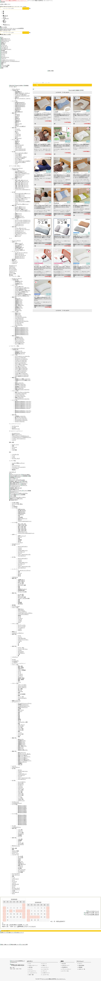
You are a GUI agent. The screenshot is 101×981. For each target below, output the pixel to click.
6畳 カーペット (21, 182)
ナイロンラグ (18, 135)
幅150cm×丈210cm (22, 823)
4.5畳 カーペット (22, 181)
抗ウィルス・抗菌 (22, 585)
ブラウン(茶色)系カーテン (20, 289)
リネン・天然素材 (22, 670)
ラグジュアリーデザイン (23, 614)
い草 (19, 642)
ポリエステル (21, 651)
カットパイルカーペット (22, 221)
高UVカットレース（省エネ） (24, 753)
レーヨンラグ (18, 134)
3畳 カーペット (21, 180)
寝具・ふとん (44, 82)
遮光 (19, 723)
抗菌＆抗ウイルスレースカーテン (22, 389)
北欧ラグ (17, 97)
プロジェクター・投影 (23, 722)
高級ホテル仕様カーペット (21, 172)
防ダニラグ (17, 119)
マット (13, 505)
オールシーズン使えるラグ (21, 94)
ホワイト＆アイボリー (23, 546)
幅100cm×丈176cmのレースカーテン (23, 404)
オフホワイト (21, 784)
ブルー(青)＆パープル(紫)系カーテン (23, 294)
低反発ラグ (17, 118)
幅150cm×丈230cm (22, 812)
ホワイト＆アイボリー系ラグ (21, 153)
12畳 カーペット (22, 186)
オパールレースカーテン (20, 396)
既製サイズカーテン (16, 700)
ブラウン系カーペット (20, 196)
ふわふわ (20, 619)
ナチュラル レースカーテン (21, 361)
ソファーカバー (15, 468)
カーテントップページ (17, 278)
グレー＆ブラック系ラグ (20, 162)
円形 (19, 515)
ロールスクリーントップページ (24, 703)
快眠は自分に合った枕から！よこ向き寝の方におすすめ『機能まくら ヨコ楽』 (62, 237)
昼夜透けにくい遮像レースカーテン (22, 378)
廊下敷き (14, 259)
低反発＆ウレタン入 (22, 589)
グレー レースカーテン (20, 365)
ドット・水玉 (21, 696)
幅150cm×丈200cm (22, 811)
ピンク (19, 735)
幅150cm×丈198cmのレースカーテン (23, 406)
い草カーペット (18, 234)
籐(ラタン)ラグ (18, 138)
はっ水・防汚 (21, 583)
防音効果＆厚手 (21, 590)
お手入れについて (65, 965)
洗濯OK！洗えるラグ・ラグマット (22, 93)
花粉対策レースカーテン (20, 384)
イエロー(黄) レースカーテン (21, 373)
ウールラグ (17, 129)
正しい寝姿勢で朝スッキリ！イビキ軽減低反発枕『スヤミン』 (42, 175)
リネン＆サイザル (22, 638)
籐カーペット (18, 236)
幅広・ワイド (21, 710)
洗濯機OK (20, 763)
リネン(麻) (20, 829)
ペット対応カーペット (20, 170)
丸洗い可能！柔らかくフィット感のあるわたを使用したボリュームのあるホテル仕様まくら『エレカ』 (62, 176)
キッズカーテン (18, 323)
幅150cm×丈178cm (22, 809)
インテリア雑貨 (15, 850)
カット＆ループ (21, 627)
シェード (14, 440)
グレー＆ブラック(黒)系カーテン (22, 295)
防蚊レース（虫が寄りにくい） (24, 760)
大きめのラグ (18, 107)
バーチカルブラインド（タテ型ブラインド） (21, 437)
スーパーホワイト (22, 781)
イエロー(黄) (21, 799)
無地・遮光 (20, 666)
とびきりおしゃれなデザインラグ (22, 95)
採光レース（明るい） (23, 757)
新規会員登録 (81, 965)
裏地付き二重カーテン (23, 749)
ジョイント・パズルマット (18, 633)
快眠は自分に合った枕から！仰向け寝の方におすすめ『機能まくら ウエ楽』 (42, 237)
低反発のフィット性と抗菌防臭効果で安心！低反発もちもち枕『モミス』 (81, 145)
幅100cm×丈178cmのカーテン (21, 329)
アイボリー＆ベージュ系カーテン (22, 287)
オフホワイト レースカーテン (21, 359)
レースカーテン (15, 660)
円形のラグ (17, 110)
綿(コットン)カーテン (19, 339)
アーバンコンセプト (22, 698)
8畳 (22, 527)
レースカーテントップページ (18, 348)
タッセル (14, 427)
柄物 (19, 695)
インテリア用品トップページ (18, 463)
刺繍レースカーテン (19, 397)
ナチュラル (20, 691)
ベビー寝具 (14, 449)
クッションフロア (16, 606)
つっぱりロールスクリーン (24, 706)
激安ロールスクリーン (23, 707)
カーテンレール (15, 426)
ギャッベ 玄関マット (19, 244)
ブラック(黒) (21, 728)
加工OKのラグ (18, 109)
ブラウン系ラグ (18, 155)
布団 (13, 445)
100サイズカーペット (19, 174)
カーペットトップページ (17, 168)
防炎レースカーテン (19, 388)
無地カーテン (18, 313)
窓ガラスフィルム (16, 428)
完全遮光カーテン (19, 299)
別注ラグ (20, 519)
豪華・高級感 (21, 679)
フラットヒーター (22, 869)
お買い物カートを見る (6, 34)
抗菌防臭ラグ (18, 121)
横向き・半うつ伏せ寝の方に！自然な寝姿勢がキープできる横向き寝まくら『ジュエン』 (42, 146)
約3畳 (21, 513)
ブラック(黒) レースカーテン (21, 364)
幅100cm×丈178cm (22, 807)
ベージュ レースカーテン (20, 372)
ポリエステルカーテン (20, 342)
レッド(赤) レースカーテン (21, 370)
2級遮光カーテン (18, 302)
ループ (22, 625)
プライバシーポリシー (66, 969)
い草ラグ (17, 133)
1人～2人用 (20, 856)
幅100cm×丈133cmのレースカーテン (23, 402)
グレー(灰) (20, 727)
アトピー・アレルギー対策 (24, 598)
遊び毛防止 (20, 603)
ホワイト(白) (21, 726)
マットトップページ (16, 240)
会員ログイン (7, 24)
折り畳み (20, 868)
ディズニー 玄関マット (20, 250)
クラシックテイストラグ (20, 149)
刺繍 (19, 692)
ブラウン (20, 549)
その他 (13, 890)
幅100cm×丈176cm (22, 817)
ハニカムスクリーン (16, 827)
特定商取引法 (65, 967)
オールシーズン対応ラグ (20, 126)
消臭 (19, 587)
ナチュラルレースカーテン (21, 393)
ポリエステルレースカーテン (21, 420)
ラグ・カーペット (16, 874)
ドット (19, 682)
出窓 (19, 699)
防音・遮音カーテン (19, 305)
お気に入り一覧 (82, 969)
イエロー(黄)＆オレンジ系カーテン (22, 290)
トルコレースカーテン (20, 394)
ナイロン (20, 641)
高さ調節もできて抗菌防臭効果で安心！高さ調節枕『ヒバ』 (81, 206)
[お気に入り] (35, 124)
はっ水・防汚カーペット (20, 206)
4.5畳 (22, 525)
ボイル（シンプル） (22, 686)
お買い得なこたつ (22, 864)
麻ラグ (16, 131)
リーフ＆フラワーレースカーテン (22, 398)
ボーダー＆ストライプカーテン (21, 321)
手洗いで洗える (21, 581)
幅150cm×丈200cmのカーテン (21, 333)
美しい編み (20, 688)
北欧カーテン (18, 314)
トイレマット (15, 262)
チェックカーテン (19, 325)
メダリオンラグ (18, 147)
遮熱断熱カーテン (19, 281)
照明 (13, 464)
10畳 (22, 529)
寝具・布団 (11, 442)
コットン (20, 637)
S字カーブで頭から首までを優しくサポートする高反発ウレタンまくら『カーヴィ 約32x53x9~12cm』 (42, 207)
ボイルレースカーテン (20, 421)
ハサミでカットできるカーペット (22, 173)
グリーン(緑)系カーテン (20, 293)
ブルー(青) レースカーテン (21, 366)
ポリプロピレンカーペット (21, 233)
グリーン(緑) (21, 734)
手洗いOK (20, 764)
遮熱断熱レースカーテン (20, 352)
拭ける (19, 575)
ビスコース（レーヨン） (23, 639)
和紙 (19, 716)
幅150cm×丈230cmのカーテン (21, 334)
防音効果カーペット (19, 216)
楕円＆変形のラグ (19, 111)
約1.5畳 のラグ (20, 103)
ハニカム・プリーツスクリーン (19, 438)
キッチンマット (45, 967)
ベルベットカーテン (19, 341)
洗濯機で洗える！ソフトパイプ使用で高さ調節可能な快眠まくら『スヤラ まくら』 (81, 237)
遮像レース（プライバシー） (24, 756)
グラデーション (21, 800)
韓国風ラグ (17, 143)
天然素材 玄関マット (19, 247)
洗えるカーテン (18, 310)
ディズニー (20, 542)
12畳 (22, 530)
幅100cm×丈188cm (22, 819)
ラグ (15, 502)
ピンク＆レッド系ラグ (20, 158)
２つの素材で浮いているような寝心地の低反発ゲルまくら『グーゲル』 (42, 114)
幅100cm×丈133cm (22, 816)
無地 (19, 736)
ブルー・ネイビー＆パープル (24, 554)
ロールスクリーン (16, 433)
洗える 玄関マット (19, 248)
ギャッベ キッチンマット (20, 255)
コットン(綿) (21, 832)
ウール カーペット (20, 228)
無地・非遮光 (21, 667)
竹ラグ (16, 137)
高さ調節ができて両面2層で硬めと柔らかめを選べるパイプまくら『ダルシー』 (62, 207)
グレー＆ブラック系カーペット (21, 204)
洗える (19, 541)
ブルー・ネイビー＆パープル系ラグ (22, 161)
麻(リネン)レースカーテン (20, 417)
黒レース (20, 690)
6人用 (19, 860)
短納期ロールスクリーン (23, 704)
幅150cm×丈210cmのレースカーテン (23, 410)
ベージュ (20, 547)
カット (22, 626)
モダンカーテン (18, 315)
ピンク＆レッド (21, 551)
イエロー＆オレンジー (23, 550)
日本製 (19, 708)
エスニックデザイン (22, 611)
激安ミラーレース (22, 752)
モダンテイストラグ (19, 145)
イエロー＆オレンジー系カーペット (22, 197)
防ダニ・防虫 (21, 582)
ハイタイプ (20, 866)
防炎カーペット (18, 214)
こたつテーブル (15, 454)
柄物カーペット (18, 177)
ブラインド (44, 971)
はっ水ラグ (17, 115)
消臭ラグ (17, 125)
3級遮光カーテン (18, 303)
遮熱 (19, 712)
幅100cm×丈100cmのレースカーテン (23, 401)
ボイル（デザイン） (22, 687)
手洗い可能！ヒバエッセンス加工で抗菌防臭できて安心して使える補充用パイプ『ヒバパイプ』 (62, 146)
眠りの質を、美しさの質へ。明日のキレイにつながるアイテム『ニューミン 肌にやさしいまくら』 (62, 268)
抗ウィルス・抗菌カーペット (21, 209)
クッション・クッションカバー (19, 467)
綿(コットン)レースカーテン (21, 418)
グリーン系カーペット (20, 200)
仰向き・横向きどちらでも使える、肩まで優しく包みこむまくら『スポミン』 (81, 115)
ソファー (14, 882)
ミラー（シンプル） (22, 684)
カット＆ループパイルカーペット (22, 222)
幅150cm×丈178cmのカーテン (21, 331)
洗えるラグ (17, 114)
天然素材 (20, 539)
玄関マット (44, 965)
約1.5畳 (22, 510)
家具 (13, 849)
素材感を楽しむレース (20, 353)
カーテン (14, 659)
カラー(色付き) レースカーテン (22, 376)
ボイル (19, 841)
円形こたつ (20, 861)
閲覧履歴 (80, 967)
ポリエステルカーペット (20, 232)
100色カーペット (18, 176)
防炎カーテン (18, 309)
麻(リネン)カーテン (19, 338)
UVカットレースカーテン (20, 385)
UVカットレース (18, 351)
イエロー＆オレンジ (22, 773)
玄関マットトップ (19, 243)
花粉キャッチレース (22, 761)
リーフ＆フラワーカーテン (21, 317)
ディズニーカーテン (19, 322)
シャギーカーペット (19, 224)
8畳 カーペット (21, 184)
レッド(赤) (20, 797)
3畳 (22, 523)
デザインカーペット (19, 225)
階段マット (14, 260)
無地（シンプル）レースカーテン (22, 392)
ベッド (13, 455)
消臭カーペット (18, 213)
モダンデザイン (21, 610)
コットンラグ (18, 130)
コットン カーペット (22, 229)
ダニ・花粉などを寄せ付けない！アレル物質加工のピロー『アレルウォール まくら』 (43, 299)
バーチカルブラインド (17, 803)
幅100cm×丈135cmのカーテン (21, 327)
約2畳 (21, 511)
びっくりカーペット (37, 82)
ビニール (20, 836)
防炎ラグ (17, 122)
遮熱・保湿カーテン (22, 746)
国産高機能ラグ (18, 91)
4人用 (19, 858)
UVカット (20, 711)
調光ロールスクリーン (17, 434)
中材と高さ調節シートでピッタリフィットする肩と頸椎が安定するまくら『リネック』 (62, 115)
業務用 (19, 719)
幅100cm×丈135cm (22, 805)
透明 (19, 680)
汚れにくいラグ (18, 123)
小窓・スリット (21, 724)
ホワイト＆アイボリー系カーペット (22, 193)
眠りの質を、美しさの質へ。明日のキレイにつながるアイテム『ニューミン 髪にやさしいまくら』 (43, 268)
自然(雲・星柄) (21, 678)
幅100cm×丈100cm (22, 815)
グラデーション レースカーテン (22, 374)
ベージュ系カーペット (20, 194)
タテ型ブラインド (45, 972)
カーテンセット (18, 282)
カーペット (17, 503)
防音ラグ (17, 117)
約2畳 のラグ (20, 105)
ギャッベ (20, 537)
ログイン (80, 963)
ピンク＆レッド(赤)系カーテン (21, 291)
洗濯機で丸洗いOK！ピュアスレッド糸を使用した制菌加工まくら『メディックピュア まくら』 (81, 268)
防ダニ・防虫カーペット (20, 208)
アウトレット (15, 852)
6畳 (22, 526)
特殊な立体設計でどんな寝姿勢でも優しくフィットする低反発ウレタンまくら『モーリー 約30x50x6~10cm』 (81, 176)
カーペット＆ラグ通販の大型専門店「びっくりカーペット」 (54, 978)
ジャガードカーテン (19, 319)
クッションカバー (16, 873)
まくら (13, 448)
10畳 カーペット (22, 185)
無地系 (19, 615)
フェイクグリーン (16, 465)
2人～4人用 (20, 857)
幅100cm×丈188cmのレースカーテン (23, 405)
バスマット (14, 263)
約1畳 (21, 509)
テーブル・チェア (16, 458)
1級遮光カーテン (18, 301)
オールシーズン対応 (22, 591)
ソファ (13, 457)
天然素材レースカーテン (20, 416)
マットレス (14, 447)
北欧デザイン (21, 609)
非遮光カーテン (18, 306)
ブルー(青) (20, 792)
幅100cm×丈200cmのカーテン (21, 330)
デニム (19, 671)
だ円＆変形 (20, 517)
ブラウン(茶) (21, 730)
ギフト (10, 473)
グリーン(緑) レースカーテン (21, 369)
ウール (19, 635)
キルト (19, 622)
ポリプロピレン (21, 653)
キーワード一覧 (65, 971)
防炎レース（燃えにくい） (24, 759)
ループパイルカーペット (22, 220)
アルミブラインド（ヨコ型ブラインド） (20, 436)
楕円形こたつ (21, 862)
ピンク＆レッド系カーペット (21, 198)
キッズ (19, 617)
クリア (16, 163)
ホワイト (20, 769)
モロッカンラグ (18, 146)
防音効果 (20, 602)
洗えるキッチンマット (20, 256)
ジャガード (20, 675)
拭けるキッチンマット (20, 258)
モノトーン (20, 676)
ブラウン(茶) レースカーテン (21, 368)
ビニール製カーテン (19, 343)
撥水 (19, 714)
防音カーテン (21, 747)
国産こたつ (20, 865)
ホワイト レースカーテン (20, 357)
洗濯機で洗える (21, 579)
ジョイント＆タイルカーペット (24, 521)
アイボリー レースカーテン (21, 360)
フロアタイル (12, 266)
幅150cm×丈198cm (22, 820)
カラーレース (21, 788)
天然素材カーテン (19, 283)
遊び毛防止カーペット (20, 217)
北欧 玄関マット (18, 246)
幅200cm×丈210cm (22, 824)
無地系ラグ (17, 141)
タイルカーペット (13, 265)
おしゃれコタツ (21, 870)
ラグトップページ (16, 89)
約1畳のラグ (20, 102)
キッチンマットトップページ (21, 252)
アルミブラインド (16, 767)
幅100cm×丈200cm (22, 808)
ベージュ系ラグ (18, 154)
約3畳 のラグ (20, 106)
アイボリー (20, 785)
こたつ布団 (20, 872)
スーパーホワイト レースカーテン (22, 356)
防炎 (19, 586)
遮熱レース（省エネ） (23, 755)
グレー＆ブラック (22, 555)
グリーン (20, 553)
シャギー (20, 621)
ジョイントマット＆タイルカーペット (26, 533)
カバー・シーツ (15, 444)
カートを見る (4, 27)
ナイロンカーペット (19, 230)
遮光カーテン (18, 298)
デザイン (20, 630)
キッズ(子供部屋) (21, 694)
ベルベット (20, 831)
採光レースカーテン (19, 382)
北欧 (19, 538)
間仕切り (14, 469)
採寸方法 (64, 963)
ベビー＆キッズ (12, 472)
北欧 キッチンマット (19, 254)
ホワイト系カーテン (19, 286)
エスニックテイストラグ (20, 150)
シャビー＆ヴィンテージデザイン (25, 613)
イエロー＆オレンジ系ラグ (21, 157)
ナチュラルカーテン (19, 318)
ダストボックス (15, 884)
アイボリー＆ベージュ (23, 771)
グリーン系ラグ (18, 159)
